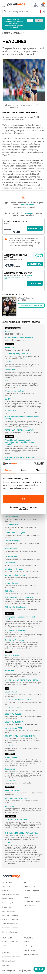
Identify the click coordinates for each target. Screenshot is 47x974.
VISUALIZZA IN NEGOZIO (31, 305)
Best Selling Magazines (10, 894)
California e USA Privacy (10, 919)
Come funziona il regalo (32, 901)
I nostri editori (7, 907)
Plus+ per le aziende (9, 911)
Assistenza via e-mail (31, 890)
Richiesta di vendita (9, 961)
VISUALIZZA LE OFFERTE (34, 284)
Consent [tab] (8, 470)
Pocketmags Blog (8, 903)
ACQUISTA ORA (35, 228)
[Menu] (3, 4)
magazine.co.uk (29, 950)
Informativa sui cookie (10, 928)
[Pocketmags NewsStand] (15, 4)
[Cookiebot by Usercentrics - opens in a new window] (33, 463)
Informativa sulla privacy (11, 915)
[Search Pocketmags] (5, 11)
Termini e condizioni (9, 924)
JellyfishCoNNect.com (32, 954)
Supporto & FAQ (29, 886)
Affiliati (4, 946)
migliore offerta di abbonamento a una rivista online (18, 277)
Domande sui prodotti (10, 942)
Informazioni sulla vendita (11, 957)
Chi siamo (27, 942)
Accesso (28, 213)
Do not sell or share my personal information (23, 508)
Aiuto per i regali (29, 905)
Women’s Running (28, 205)
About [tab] (38, 470)
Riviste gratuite (7, 899)
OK (23, 499)
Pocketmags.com (30, 946)
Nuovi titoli (6, 890)
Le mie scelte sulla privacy (11, 932)
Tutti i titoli (6, 886)
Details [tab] (24, 470)
